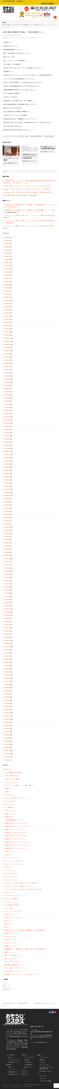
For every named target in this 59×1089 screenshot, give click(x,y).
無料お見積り (9, 1064)
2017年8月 (7, 577)
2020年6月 (7, 470)
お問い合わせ (24, 1074)
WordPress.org (6, 989)
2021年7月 (7, 429)
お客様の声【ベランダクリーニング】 (14, 839)
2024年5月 (7, 322)
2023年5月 (7, 360)
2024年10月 (7, 306)
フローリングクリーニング (11, 895)
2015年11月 (7, 643)
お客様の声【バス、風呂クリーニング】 (14, 832)
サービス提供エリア (28, 1062)
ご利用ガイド (24, 1054)
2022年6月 (7, 395)
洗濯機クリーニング (9, 946)
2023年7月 (7, 354)
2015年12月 (7, 640)
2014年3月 (7, 703)
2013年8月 (7, 725)
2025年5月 (7, 284)
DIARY (8, 24)
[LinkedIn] (49, 3)
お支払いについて (27, 1067)
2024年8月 (7, 313)
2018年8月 (7, 539)
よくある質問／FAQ (28, 1064)
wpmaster (17, 35)
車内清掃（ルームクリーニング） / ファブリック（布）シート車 (21, 974)
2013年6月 (7, 731)
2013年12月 (7, 712)
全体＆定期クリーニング (13, 1062)
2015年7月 (7, 656)
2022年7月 (7, 391)
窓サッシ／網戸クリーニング (11, 971)
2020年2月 (7, 483)
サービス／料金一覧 (10, 1054)
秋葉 (7, 788)
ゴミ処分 (6, 867)
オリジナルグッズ (9, 810)
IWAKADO (11, 207)
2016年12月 (7, 602)
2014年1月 (7, 709)
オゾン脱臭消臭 (8, 807)
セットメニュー (11, 1069)
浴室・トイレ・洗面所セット (11, 955)
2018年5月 (7, 549)
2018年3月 (7, 555)
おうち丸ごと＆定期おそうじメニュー (14, 798)
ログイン (5, 983)
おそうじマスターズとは (29, 1057)
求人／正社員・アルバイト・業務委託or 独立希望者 (46, 1068)
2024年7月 (7, 316)
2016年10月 (7, 609)
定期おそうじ (7, 924)
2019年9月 (7, 498)
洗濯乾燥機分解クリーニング (14, 820)
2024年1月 (7, 335)
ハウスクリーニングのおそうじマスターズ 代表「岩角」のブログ (21, 889)
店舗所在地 (42, 1059)
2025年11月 (7, 265)
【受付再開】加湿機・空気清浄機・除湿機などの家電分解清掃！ (21, 195)
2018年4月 (7, 552)
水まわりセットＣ (9, 942)
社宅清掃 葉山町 (48, 136)
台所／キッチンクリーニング (11, 917)
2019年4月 (7, 514)
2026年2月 (7, 256)
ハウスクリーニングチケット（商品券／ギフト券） (17, 886)
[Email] (55, 3)
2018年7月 (7, 542)
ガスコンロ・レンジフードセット (13, 861)
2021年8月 (7, 426)
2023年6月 (7, 357)
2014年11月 (7, 678)
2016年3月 (7, 631)
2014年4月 (7, 700)
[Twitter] (41, 3)
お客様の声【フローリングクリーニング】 (15, 835)
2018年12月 (7, 527)
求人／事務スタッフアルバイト (46, 1071)
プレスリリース (8, 892)
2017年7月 (7, 580)
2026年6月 (7, 243)
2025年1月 (7, 297)
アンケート (24, 1069)
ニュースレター (8, 879)
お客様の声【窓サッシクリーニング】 (14, 848)
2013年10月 (7, 719)
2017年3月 (7, 593)
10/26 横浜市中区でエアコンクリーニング (44, 1003)
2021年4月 (7, 439)
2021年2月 (7, 445)
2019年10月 (7, 495)
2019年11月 (7, 492)
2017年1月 (7, 599)
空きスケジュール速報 (12, 779)
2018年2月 (7, 558)
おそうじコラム (8, 801)
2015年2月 (7, 668)
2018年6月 (7, 546)
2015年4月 (7, 662)
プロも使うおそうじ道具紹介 (46, 1080)
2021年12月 (7, 413)
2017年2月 (7, 596)
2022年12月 (7, 376)
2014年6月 (7, 694)
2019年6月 (7, 508)
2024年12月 (7, 300)
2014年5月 (7, 697)
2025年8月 (7, 275)
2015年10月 (7, 646)
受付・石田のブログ (11, 775)
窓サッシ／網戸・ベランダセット (13, 968)
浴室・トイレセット (9, 958)
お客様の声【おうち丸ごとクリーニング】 (15, 826)
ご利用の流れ (27, 1059)
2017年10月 (7, 571)
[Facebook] (43, 3)
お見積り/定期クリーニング (14, 1074)
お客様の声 (7, 817)
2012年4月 (7, 760)
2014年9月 (7, 684)
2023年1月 (7, 372)
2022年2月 (7, 407)
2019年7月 (7, 505)
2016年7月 (7, 618)
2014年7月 (7, 690)
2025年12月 (7, 262)
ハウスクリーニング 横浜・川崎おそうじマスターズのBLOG (20, 883)
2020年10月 (7, 457)
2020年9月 (7, 461)
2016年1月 (7, 637)
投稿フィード (6, 985)
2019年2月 (7, 520)
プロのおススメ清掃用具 (10, 898)
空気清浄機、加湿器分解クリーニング (14, 965)
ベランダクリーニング (10, 902)
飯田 (7, 791)
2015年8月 (7, 653)
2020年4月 (7, 476)
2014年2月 (7, 706)
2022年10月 (7, 382)
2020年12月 (7, 451)
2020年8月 (7, 464)
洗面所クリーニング (9, 952)
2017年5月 (7, 587)
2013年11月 (7, 716)
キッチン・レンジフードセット (12, 864)
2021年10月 (7, 420)
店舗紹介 (39, 1054)
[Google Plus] (45, 3)
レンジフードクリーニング (17, 24)
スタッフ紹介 (42, 1062)
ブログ (38, 1073)
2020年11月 (7, 454)
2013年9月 (7, 722)
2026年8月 (7, 237)
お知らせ (6, 854)
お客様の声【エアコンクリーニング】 (14, 823)
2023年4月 (7, 363)
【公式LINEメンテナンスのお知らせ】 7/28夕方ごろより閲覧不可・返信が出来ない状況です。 (28, 192)
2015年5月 (7, 659)
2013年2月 (7, 744)
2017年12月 (7, 565)
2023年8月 (7, 350)
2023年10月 (7, 344)
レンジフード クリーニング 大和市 (13, 136)
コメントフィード (7, 987)
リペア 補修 (7, 908)
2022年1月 (7, 410)
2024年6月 (7, 319)
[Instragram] (47, 3)
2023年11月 (7, 341)
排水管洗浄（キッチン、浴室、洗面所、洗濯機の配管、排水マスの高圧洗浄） (24, 930)
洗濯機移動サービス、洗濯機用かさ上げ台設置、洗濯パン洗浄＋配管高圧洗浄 (25, 949)
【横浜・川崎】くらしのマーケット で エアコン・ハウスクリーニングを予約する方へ (27, 186)
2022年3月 (7, 404)
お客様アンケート (9, 813)
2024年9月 (7, 309)
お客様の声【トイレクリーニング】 (13, 829)
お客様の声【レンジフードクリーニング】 (15, 842)
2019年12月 (7, 489)
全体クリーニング (28, 24)
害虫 (5, 927)
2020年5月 (7, 473)
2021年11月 (7, 417)
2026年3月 (7, 253)
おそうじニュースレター (45, 1064)
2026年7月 (7, 240)
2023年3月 (7, 366)
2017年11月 (7, 568)
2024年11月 (7, 303)
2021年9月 (7, 423)
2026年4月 (7, 250)
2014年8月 (7, 687)
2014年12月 (7, 675)
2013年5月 (7, 735)
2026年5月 (7, 247)
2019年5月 (7, 511)
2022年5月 (7, 398)
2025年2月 (7, 294)
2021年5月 (7, 435)
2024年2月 (7, 332)
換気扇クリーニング (9, 933)
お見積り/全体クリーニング (14, 1072)
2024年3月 (7, 328)
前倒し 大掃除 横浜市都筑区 (34, 136)
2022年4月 (7, 401)
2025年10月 (7, 269)
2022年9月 (7, 385)
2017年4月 (7, 590)
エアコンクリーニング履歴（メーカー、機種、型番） (18, 785)
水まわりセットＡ (9, 936)
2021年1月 (7, 448)
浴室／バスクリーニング (10, 961)
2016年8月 (7, 615)
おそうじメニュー (9, 804)
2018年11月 (7, 530)
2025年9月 (7, 272)
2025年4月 (7, 287)
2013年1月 (7, 747)
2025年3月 (7, 291)
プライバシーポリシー (44, 1057)
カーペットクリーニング (10, 857)
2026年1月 (7, 259)
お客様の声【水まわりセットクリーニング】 (16, 845)
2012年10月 (7, 757)
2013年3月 (7, 741)
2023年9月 (7, 347)
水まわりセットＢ (38, 24)
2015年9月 (7, 649)
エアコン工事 (7, 795)
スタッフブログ (8, 870)
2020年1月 (7, 486)
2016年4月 (7, 628)
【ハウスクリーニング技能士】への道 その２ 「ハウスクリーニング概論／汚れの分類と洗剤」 (30, 215)
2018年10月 (7, 533)
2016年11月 (7, 605)
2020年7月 (7, 467)
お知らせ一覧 (24, 1072)
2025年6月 (7, 281)
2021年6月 (7, 432)
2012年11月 (7, 753)
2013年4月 (7, 738)
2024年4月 (7, 325)
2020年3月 (7, 480)
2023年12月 (7, 338)
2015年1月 (7, 672)
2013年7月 (7, 728)
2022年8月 (7, 388)
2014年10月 (7, 681)
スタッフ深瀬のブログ (10, 873)
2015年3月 (7, 665)
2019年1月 (7, 524)
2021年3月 (7, 442)
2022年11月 (7, 379)
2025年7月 (7, 278)
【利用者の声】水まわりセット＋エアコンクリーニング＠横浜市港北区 (29, 156)
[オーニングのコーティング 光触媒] (11, 150)
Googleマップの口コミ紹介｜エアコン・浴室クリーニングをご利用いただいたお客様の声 (27, 189)
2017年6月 (7, 583)
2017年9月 (7, 574)
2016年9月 (7, 612)
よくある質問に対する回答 (13, 772)
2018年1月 (7, 561)
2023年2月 (7, 369)
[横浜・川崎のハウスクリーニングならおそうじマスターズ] (9, 9)
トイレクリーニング (9, 876)
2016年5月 (7, 624)
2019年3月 (7, 517)
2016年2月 (7, 634)
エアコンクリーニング (10, 782)
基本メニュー (7, 920)
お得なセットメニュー (10, 851)
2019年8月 (7, 502)
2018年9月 (7, 536)
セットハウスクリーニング (13, 1059)
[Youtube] (51, 3)
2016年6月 (7, 621)
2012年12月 (7, 750)
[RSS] (53, 3)
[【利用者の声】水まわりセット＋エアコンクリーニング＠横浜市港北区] (29, 149)
